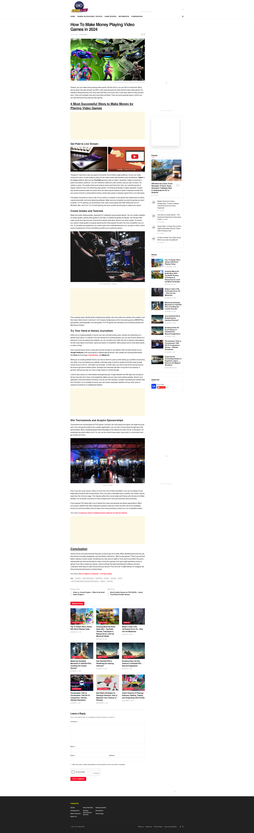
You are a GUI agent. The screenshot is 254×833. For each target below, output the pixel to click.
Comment (74, 722)
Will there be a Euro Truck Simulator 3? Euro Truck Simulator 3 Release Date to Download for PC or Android (161, 188)
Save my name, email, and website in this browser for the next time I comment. (98, 764)
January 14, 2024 (76, 671)
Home (72, 16)
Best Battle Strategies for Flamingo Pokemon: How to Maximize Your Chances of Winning (106, 696)
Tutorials (110, 581)
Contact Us (149, 827)
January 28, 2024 (102, 639)
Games (106, 578)
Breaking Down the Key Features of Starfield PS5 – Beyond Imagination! (132, 663)
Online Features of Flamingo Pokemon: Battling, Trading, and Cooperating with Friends (133, 695)
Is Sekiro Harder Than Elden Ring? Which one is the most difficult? (169, 238)
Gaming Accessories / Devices (89, 16)
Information (124, 16)
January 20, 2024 (128, 634)
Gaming (113, 578)
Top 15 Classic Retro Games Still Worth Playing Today (81, 627)
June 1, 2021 (74, 34)
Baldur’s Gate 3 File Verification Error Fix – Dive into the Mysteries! (132, 629)
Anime (72, 807)
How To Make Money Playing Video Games (84, 581)
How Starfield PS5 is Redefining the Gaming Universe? (105, 663)
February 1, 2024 (76, 632)
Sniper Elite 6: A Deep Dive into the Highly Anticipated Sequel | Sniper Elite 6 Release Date (169, 228)
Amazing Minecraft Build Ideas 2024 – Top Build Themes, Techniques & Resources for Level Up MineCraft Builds (105, 631)
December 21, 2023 (102, 703)
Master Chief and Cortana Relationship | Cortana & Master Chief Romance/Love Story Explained (168, 204)
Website (112, 755)
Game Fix (126, 622)
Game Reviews (110, 16)
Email (73, 755)
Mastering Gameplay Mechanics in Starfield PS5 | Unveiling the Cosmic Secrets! (81, 664)
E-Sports (78, 578)
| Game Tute (81, 826)
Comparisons (137, 16)
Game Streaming (88, 578)
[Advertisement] (146, 5)
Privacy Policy (158, 827)
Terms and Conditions (170, 827)
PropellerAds (93, 355)
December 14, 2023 (128, 700)
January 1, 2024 (76, 703)
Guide (120, 578)
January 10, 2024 (102, 668)
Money (103, 581)
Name (73, 746)
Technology (100, 813)
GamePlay (99, 578)
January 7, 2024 (127, 668)
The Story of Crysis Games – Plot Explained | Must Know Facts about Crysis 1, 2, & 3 (169, 217)
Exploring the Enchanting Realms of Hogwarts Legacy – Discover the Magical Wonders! (173, 360)
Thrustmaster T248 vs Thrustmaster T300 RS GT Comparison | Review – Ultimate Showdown (80, 696)
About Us (141, 827)
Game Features (77, 622)
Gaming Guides (103, 622)
